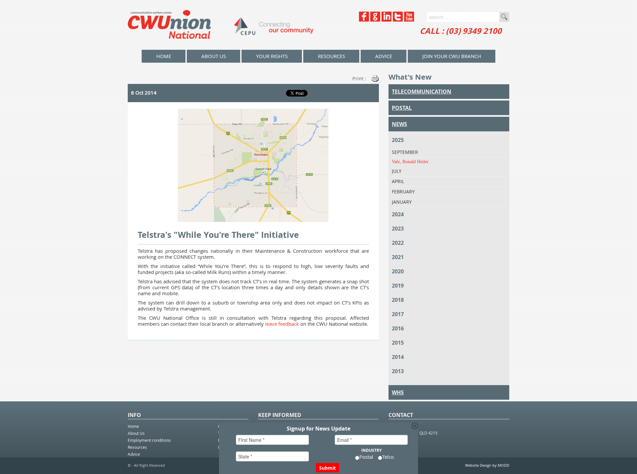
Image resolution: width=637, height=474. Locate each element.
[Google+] (375, 20)
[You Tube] (409, 20)
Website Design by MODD (487, 465)
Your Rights (272, 56)
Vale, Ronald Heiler (410, 161)
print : (359, 78)
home (163, 56)
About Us (213, 56)
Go (504, 17)
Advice (383, 56)
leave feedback (282, 323)
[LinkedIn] (386, 20)
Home (133, 426)
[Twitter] (398, 20)
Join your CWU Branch (451, 56)
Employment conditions (149, 440)
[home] (221, 25)
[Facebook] (364, 20)
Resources (331, 56)
